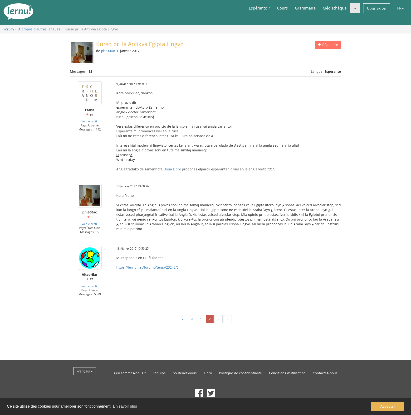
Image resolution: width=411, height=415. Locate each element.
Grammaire (305, 8)
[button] (355, 8)
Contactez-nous (325, 373)
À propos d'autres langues (39, 29)
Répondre (329, 44)
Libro (208, 373)
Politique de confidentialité (240, 373)
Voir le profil (90, 121)
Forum (9, 29)
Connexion (376, 8)
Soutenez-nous (185, 373)
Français (84, 371)
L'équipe (159, 373)
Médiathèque (335, 8)
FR (399, 8)
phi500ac (108, 50)
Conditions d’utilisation (287, 373)
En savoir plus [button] (125, 406)
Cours (282, 8)
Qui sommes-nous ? (130, 373)
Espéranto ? (259, 8)
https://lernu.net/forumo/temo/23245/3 (147, 267)
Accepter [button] (387, 406)
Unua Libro (172, 169)
